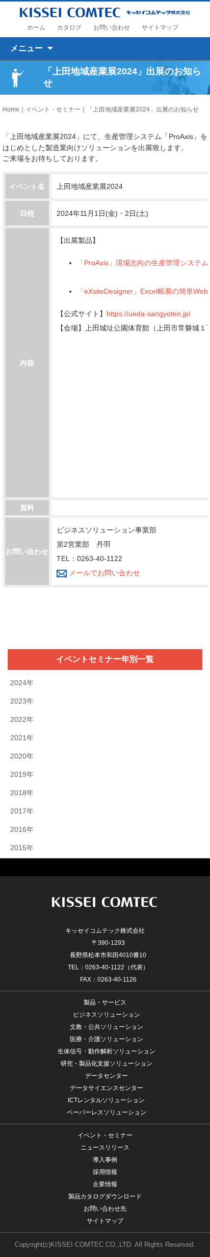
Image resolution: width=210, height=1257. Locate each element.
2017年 (22, 811)
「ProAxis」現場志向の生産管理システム (142, 263)
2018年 (22, 793)
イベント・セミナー (53, 109)
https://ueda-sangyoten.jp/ (149, 314)
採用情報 (105, 1172)
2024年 (22, 683)
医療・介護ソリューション (106, 1039)
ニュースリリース (105, 1147)
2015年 (22, 848)
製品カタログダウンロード (105, 1196)
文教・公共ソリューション (106, 1026)
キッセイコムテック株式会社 (105, 12)
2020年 (22, 756)
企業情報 (105, 1184)
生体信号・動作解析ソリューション (106, 1051)
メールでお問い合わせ (103, 573)
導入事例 (105, 1159)
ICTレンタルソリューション (106, 1100)
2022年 (22, 719)
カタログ (69, 27)
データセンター (106, 1075)
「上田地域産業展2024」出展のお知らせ (143, 109)
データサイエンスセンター (106, 1088)
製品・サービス (105, 1002)
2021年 (22, 738)
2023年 (22, 701)
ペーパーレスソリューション (106, 1112)
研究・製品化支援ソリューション (106, 1063)
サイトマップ (160, 27)
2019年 (22, 774)
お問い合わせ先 (105, 1208)
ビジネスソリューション (106, 1014)
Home (11, 109)
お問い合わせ (111, 27)
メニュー (26, 48)
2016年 (22, 829)
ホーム (36, 27)
